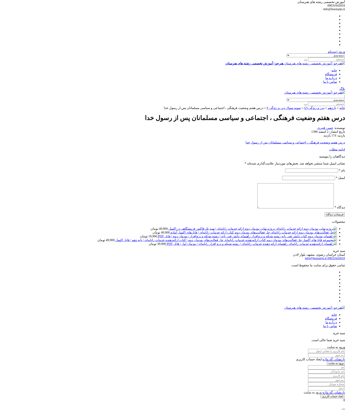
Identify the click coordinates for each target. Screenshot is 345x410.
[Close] (343, 409)
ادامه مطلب (337, 149)
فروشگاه (331, 74)
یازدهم (332, 108)
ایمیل (340, 177)
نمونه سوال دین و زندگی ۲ (284, 108)
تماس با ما (330, 81)
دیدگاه (340, 207)
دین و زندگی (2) (314, 108)
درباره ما (331, 78)
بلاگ (342, 88)
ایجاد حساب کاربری (332, 396)
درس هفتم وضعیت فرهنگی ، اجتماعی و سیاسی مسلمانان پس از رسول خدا (295, 142)
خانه (334, 70)
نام (342, 170)
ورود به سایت (335, 363)
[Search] (305, 60)
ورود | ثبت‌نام (336, 51)
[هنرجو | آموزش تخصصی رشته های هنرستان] (314, 92)
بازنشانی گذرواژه (333, 359)
